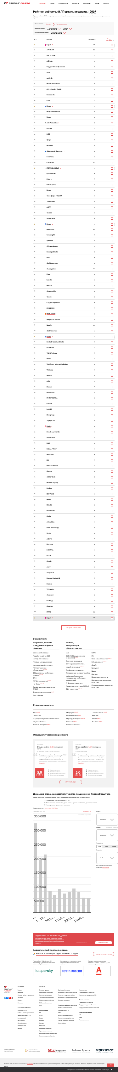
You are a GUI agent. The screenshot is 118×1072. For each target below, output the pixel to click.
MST (48, 134)
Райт (48, 257)
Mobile (114, 846)
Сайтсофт (50, 162)
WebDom (50, 454)
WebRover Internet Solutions (57, 364)
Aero (48, 72)
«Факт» (49, 375)
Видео (41, 1018)
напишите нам (105, 867)
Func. (48, 274)
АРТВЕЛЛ (50, 50)
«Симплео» (51, 437)
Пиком (49, 387)
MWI (48, 443)
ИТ (80, 1015)
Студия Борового (53, 302)
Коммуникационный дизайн (47, 1036)
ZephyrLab (51, 420)
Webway (50, 370)
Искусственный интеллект (65, 1015)
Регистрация (21, 1020)
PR (40, 1012)
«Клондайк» (51, 269)
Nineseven (50, 392)
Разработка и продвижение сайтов (67, 997)
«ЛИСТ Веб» (51, 477)
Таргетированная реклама (46, 997)
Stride (49, 533)
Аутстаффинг (62, 1023)
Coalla (49, 516)
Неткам (50, 544)
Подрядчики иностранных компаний (89, 1007)
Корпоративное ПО (63, 1010)
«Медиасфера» (52, 246)
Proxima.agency (52, 482)
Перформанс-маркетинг (46, 992)
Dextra (49, 128)
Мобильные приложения (65, 1007)
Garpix (49, 561)
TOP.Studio (51, 201)
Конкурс (52, 3)
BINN (49, 499)
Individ (49, 409)
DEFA (49, 555)
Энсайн (49, 325)
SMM (40, 1015)
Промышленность (84, 1020)
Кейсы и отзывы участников (26, 1012)
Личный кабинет (22, 1023)
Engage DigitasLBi (53, 578)
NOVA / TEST (52, 449)
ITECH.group (51, 184)
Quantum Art (51, 173)
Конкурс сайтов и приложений (26, 995)
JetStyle (50, 78)
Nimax (49, 190)
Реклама (20, 1028)
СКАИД (50, 600)
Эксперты (106, 3)
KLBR (51, 747)
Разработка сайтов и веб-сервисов (67, 992)
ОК (111, 1065)
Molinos (49, 488)
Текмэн (49, 297)
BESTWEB (50, 494)
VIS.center (50, 589)
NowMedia (51, 510)
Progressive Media (53, 111)
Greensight (51, 235)
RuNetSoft (50, 229)
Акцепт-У (50, 572)
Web (106, 846)
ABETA (49, 539)
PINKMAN (50, 308)
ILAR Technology (53, 527)
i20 (48, 460)
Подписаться (103, 942)
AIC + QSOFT (51, 55)
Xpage (49, 140)
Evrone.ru (50, 157)
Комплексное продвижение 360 (87, 995)
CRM (59, 1012)
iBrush (49, 358)
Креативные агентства (45, 1031)
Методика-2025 (22, 1025)
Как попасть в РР (22, 1010)
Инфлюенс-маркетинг (45, 1028)
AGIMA (50, 61)
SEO (40, 1005)
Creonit (49, 403)
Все (99, 846)
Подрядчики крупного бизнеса (87, 1005)
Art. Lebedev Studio (54, 89)
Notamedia (51, 95)
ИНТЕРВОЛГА (52, 398)
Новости (20, 1000)
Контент (41, 1020)
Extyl (48, 100)
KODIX (49, 285)
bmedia (49, 280)
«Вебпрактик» (52, 331)
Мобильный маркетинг (45, 1003)
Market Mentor (52, 465)
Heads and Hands (53, 432)
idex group (50, 415)
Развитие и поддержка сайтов (66, 995)
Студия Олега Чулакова (56, 67)
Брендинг (41, 1023)
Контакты (20, 1003)
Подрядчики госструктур (86, 1002)
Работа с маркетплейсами (46, 1000)
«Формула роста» (53, 319)
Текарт (49, 213)
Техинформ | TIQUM (54, 196)
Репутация (42, 1025)
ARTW (49, 207)
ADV (48, 381)
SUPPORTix (51, 218)
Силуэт (49, 471)
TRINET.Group (52, 353)
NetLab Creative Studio (55, 342)
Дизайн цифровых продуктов (66, 1020)
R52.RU (49, 505)
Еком (80, 1017)
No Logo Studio (52, 252)
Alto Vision (50, 522)
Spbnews (50, 240)
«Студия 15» (51, 291)
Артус (49, 567)
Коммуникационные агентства (48, 1033)
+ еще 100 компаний (73, 628)
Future (49, 179)
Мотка (49, 584)
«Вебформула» (52, 263)
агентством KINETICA (51, 808)
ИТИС (49, 612)
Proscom (50, 145)
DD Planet (50, 347)
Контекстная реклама (45, 995)
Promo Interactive (53, 83)
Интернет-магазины (64, 1000)
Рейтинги (20, 992)
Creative (50, 606)
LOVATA (50, 550)
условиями (30, 1063)
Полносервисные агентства (86, 992)
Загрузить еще (70, 782)
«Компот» (50, 595)
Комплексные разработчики (66, 1018)
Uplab (49, 117)
